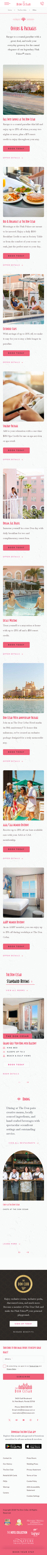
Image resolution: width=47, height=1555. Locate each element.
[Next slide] (28, 1082)
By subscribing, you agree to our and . (24, 1367)
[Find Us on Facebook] (38, 1420)
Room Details (11, 1074)
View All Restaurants (22, 1143)
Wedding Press (32, 1464)
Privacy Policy (11, 1369)
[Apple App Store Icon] (33, 1446)
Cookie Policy (32, 1481)
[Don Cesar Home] (23, 1388)
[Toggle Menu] (7, 3)
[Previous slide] (20, 1082)
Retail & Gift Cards (10, 1475)
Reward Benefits (23, 1332)
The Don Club (8, 1470)
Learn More (10, 1244)
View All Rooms (15, 990)
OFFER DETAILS (11, 158)
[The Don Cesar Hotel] (24, 4)
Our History (7, 1464)
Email (8, 1359)
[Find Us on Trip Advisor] (17, 1420)
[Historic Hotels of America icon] (35, 1522)
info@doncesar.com (25, 1410)
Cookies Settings (33, 1496)
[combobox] (20, 981)
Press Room (31, 1458)
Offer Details (11, 265)
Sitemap (6, 1487)
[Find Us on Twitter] (10, 1420)
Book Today (16, 149)
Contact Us (7, 1458)
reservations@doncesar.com (23, 1413)
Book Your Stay (23, 1552)
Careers (6, 1493)
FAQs (5, 1481)
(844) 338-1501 (26, 1407)
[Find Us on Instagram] (31, 1420)
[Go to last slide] (20, 1252)
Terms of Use (33, 1366)
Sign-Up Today (23, 1324)
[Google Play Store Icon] (13, 1446)
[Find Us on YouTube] (24, 1420)
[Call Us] (42, 3)
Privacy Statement (34, 1470)
